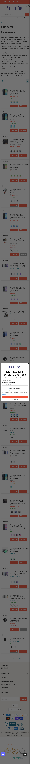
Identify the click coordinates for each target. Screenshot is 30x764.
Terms (5, 394)
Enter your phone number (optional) (8, 382)
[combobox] (3, 384)
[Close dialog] (28, 363)
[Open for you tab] (25, 754)
